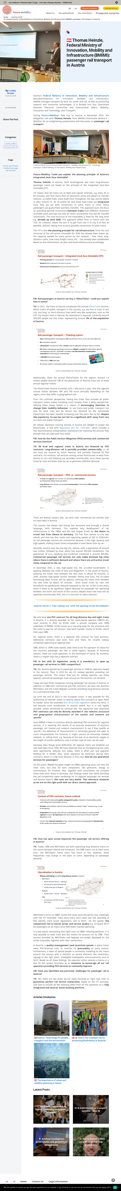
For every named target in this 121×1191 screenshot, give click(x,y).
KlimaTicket (95, 306)
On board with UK (10, 147)
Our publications (66, 13)
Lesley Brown (11, 92)
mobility (6, 168)
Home (6, 17)
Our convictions (85, 13)
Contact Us (37, 1181)
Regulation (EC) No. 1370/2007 (75, 427)
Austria (5, 166)
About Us (50, 13)
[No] (118, 1187)
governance (13, 166)
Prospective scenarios (107, 13)
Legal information (58, 1181)
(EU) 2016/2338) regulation (77, 702)
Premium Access (111, 8)
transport (12, 170)
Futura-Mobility (49, 115)
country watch (16, 17)
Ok (115, 1187)
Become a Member (89, 8)
